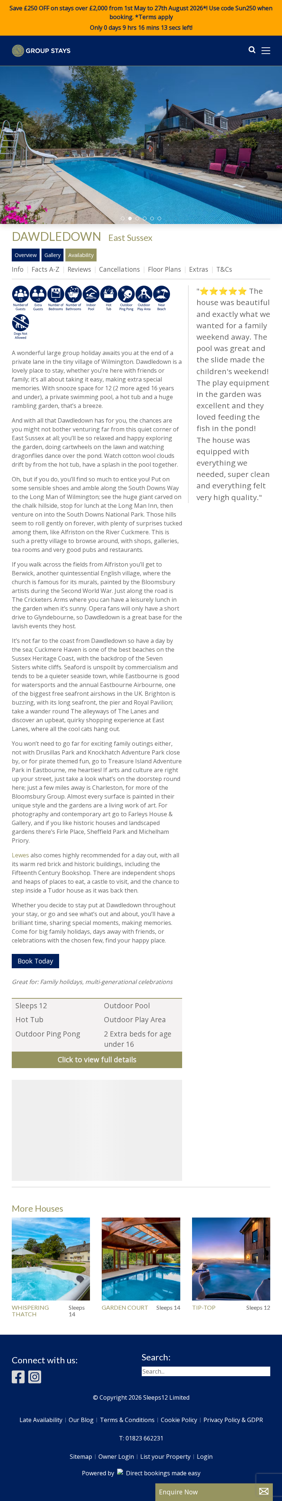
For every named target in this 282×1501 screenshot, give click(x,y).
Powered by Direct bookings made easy (141, 1473)
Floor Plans (164, 269)
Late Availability (40, 1420)
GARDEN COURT (125, 1307)
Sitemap (81, 1457)
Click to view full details (97, 1059)
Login (205, 1457)
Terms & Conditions (127, 1420)
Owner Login (116, 1457)
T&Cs (224, 269)
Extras (198, 269)
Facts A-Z (45, 269)
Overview (26, 255)
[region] (97, 1130)
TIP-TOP (204, 1307)
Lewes (20, 855)
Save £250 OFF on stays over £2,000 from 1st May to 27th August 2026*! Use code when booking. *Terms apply (141, 18)
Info (18, 269)
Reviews (79, 269)
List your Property (165, 1457)
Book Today (35, 960)
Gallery (52, 255)
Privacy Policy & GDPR (233, 1420)
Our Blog (81, 1420)
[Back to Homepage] (41, 50)
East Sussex (130, 237)
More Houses (37, 1208)
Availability (81, 255)
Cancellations (119, 269)
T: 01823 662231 (141, 1438)
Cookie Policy (179, 1420)
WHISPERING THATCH (30, 1310)
